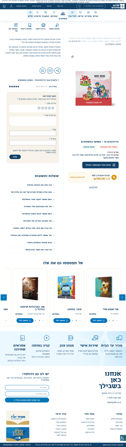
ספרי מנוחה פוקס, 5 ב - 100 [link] (95, 41)
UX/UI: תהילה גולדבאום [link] (113, 445)
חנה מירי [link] (78, 314)
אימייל (52, 139)
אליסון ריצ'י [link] (114, 314)
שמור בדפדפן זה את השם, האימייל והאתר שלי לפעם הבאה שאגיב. (34, 151)
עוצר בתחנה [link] (74, 309)
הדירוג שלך (50, 103)
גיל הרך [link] (109, 155)
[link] (123, 438)
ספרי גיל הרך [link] (78, 155)
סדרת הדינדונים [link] (91, 155)
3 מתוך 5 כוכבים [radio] (45, 108)
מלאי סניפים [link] (89, 147)
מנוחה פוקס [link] (54, 29)
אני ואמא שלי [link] (110, 309)
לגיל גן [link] (102, 155)
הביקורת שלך (49, 115)
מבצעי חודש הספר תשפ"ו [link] (97, 38)
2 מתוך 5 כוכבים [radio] (49, 108)
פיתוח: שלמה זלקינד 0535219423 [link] (17, 445)
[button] (124, 1)
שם (54, 129)
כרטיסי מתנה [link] (36, 6)
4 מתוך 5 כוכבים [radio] (42, 108)
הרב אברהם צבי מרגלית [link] (36, 314)
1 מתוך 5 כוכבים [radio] (52, 108)
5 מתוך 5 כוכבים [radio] (39, 108)
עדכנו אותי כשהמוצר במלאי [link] (98, 165)
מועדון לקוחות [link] (21, 6)
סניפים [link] (49, 6)
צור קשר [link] (60, 6)
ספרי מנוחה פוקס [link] (111, 158)
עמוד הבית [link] (116, 38)
